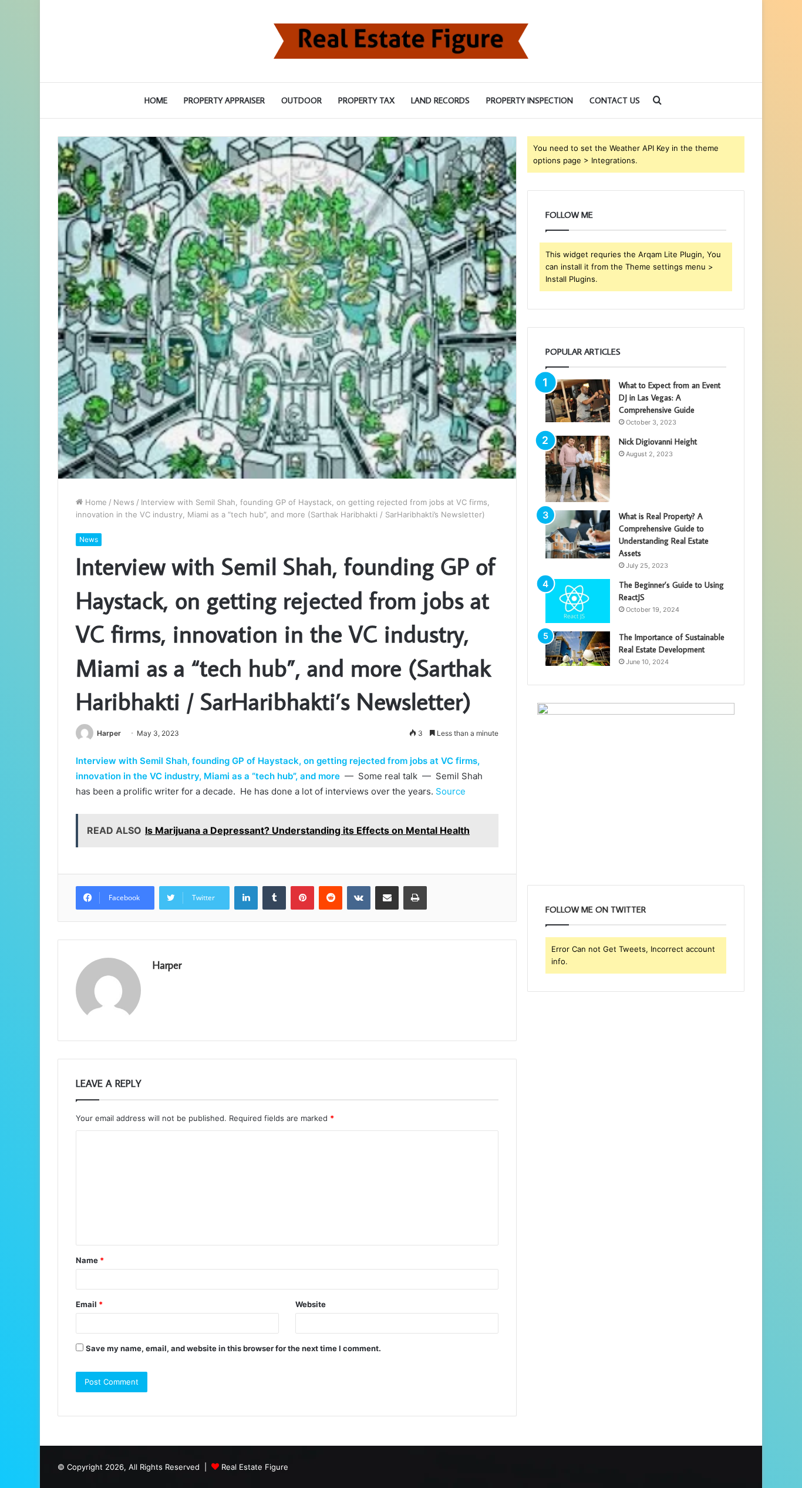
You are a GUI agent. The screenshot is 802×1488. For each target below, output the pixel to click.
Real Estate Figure (254, 1467)
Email (89, 1304)
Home (155, 100)
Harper (109, 733)
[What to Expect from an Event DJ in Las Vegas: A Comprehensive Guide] (577, 400)
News (123, 502)
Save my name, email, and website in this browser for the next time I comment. (233, 1348)
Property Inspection (529, 100)
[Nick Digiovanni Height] (577, 469)
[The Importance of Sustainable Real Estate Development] (577, 648)
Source (451, 791)
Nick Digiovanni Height (658, 441)
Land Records (440, 100)
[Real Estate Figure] (401, 41)
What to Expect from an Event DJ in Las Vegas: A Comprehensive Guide (669, 397)
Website (310, 1304)
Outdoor (301, 100)
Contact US (614, 100)
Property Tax (366, 100)
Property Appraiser (224, 100)
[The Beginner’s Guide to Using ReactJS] (577, 601)
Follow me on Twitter (595, 909)
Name (90, 1260)
